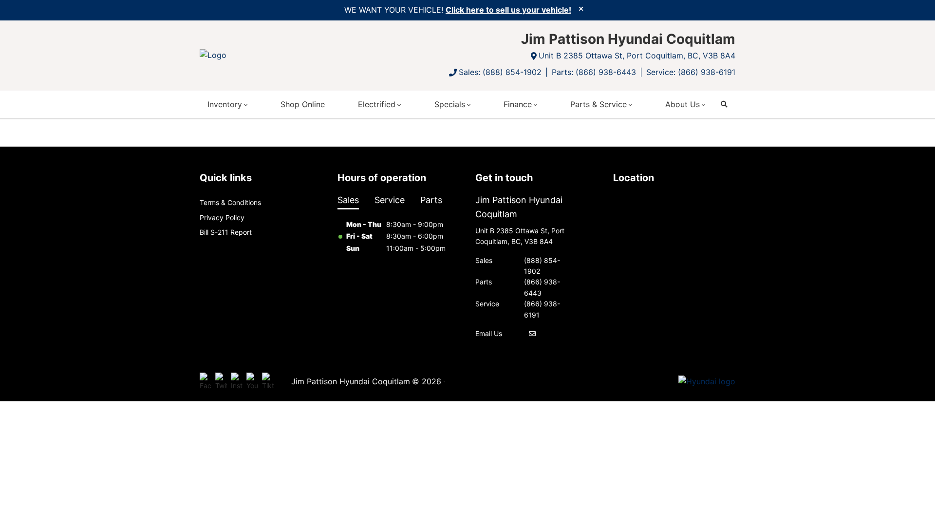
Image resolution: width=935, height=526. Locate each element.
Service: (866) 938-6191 (690, 72)
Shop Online (302, 104)
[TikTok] (268, 382)
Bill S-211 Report (226, 232)
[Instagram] (237, 382)
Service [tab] (389, 200)
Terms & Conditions (230, 202)
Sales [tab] (348, 200)
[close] (581, 8)
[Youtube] (252, 382)
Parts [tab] (431, 200)
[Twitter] (221, 382)
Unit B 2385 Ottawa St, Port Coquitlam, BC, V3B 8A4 (637, 55)
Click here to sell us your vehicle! (508, 10)
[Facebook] (205, 382)
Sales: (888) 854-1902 (500, 72)
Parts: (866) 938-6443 (594, 72)
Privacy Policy (222, 217)
